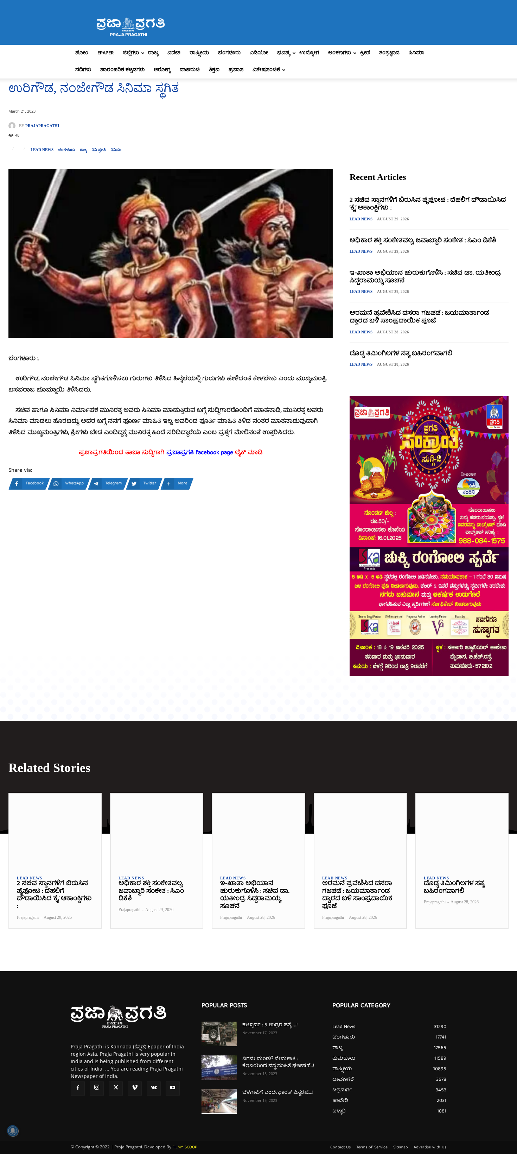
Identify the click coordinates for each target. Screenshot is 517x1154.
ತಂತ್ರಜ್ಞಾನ (389, 53)
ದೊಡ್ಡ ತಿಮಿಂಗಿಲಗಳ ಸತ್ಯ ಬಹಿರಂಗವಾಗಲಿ (401, 354)
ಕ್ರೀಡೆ (365, 53)
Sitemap (400, 1147)
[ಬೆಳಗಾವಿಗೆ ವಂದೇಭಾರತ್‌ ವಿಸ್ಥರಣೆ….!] (219, 1101)
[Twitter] (116, 1088)
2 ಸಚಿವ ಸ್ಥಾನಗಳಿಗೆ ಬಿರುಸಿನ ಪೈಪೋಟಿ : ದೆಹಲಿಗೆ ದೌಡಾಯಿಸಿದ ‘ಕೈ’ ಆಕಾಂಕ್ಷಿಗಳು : (428, 204)
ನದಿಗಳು (83, 70)
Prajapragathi (42, 126)
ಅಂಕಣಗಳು (339, 53)
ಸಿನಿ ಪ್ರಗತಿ (99, 150)
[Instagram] (97, 1088)
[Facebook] (78, 1088)
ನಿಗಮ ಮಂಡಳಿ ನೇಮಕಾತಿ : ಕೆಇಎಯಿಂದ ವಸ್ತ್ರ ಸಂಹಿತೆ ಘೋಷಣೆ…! (278, 1062)
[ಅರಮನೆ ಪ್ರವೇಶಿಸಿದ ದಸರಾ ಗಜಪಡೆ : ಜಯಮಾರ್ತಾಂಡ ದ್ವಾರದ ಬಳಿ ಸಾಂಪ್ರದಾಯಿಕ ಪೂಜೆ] (360, 830)
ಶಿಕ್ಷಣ (214, 70)
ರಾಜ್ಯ (153, 53)
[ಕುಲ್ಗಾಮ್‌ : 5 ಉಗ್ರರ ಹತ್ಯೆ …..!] (219, 1034)
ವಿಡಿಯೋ (259, 53)
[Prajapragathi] (13, 125)
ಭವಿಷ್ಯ (283, 53)
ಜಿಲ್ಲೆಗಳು (131, 53)
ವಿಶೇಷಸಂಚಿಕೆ (266, 70)
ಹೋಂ (81, 53)
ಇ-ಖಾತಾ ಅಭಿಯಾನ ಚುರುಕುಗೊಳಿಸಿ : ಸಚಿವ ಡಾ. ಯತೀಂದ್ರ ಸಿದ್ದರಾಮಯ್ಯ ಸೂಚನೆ (425, 277)
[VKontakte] (154, 1088)
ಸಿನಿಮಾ (417, 53)
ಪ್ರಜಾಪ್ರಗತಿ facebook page (199, 453)
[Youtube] (173, 1088)
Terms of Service (372, 1147)
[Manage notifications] (12, 1130)
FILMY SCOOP (184, 1147)
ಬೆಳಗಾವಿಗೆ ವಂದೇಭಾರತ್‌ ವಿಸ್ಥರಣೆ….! (277, 1093)
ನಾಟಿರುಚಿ (190, 70)
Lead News (42, 150)
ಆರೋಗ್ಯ (162, 70)
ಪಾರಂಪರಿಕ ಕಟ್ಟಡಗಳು (122, 70)
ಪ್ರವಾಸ (236, 70)
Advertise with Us (430, 1147)
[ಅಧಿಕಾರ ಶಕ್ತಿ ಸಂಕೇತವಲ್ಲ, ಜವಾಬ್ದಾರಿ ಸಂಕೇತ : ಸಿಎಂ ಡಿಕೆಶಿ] (157, 830)
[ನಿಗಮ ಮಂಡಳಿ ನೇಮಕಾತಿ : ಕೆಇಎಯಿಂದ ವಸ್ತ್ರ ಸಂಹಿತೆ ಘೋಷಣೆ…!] (219, 1067)
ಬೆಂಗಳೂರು (229, 53)
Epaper (105, 53)
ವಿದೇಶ (173, 53)
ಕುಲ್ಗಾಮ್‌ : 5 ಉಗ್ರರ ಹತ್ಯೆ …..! (270, 1025)
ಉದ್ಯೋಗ (309, 53)
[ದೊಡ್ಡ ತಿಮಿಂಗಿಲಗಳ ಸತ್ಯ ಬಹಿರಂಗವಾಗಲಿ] (462, 830)
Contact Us (340, 1147)
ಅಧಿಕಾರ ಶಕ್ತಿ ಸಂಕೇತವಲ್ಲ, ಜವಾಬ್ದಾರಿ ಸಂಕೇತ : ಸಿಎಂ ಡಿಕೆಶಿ (423, 241)
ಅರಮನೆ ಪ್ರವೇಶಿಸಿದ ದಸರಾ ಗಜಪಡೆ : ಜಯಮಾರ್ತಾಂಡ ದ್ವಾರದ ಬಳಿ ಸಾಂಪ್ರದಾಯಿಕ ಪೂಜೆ (419, 317)
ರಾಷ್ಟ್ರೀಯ (199, 53)
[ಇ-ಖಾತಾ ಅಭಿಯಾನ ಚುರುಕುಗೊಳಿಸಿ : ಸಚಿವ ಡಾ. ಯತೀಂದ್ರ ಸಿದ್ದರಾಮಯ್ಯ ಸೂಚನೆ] (258, 830)
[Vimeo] (135, 1088)
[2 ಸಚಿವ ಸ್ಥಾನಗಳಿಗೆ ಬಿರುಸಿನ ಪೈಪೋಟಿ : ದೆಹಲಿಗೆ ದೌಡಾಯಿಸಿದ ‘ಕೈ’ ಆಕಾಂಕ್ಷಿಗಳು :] (55, 830)
